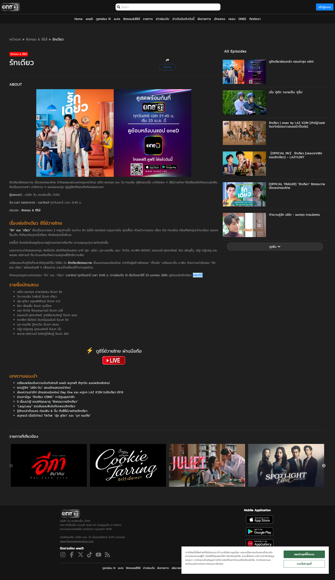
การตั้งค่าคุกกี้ (304, 564)
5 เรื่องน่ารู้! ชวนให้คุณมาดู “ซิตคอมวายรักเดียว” (47, 401)
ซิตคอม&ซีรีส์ (133, 568)
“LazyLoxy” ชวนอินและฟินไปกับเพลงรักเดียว (46, 406)
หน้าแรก (15, 39)
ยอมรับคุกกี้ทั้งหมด (304, 554)
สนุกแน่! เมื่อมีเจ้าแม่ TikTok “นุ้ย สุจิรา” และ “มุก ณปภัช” (54, 415)
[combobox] (170, 6)
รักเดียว (58, 39)
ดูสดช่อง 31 (108, 568)
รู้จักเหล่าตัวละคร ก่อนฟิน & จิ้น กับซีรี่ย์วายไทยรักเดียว (52, 410)
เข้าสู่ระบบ (325, 7)
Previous (11, 466)
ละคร (120, 568)
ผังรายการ (163, 568)
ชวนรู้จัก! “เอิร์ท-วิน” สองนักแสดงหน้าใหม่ (44, 387)
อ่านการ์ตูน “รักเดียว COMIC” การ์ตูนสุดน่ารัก (46, 396)
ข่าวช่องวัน (149, 568)
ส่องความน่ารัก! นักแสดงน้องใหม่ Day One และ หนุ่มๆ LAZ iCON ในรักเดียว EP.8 (70, 392)
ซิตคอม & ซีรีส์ (36, 39)
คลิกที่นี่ (198, 275)
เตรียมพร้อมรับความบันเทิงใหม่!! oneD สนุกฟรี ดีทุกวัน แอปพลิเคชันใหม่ (63, 383)
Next (324, 466)
